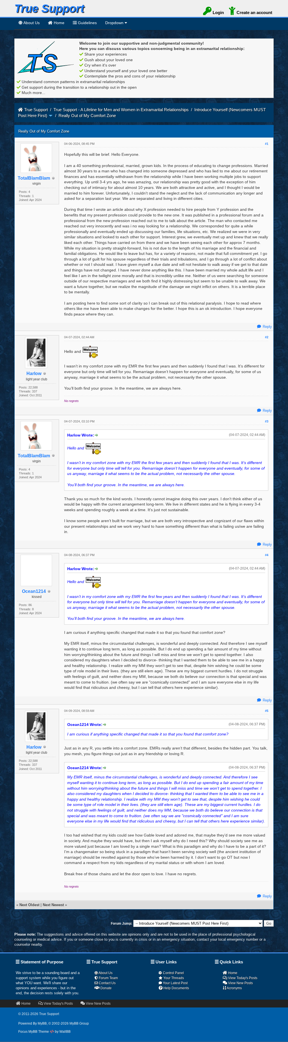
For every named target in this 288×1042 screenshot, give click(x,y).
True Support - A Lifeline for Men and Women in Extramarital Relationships (121, 109)
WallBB (65, 1032)
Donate (106, 988)
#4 (266, 555)
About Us (31, 22)
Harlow (33, 373)
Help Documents (176, 988)
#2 (266, 337)
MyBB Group (79, 1023)
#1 (266, 143)
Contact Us (107, 983)
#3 (266, 421)
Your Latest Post (175, 983)
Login (218, 12)
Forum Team (108, 978)
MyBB (42, 1023)
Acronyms (234, 988)
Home (232, 973)
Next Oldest (29, 905)
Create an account (253, 12)
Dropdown (115, 22)
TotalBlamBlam (34, 178)
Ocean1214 (34, 591)
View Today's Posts (242, 978)
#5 (266, 710)
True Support (36, 109)
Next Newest (53, 905)
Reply (267, 327)
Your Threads (173, 978)
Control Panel (173, 973)
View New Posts (240, 983)
